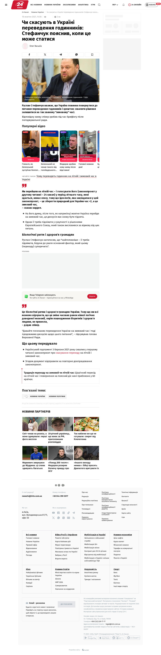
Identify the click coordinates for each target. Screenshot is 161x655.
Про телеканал (87, 505)
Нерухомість (90, 569)
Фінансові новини (121, 545)
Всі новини (36, 5)
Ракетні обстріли (62, 538)
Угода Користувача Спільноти (109, 514)
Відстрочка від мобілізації (95, 555)
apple (104, 638)
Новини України (52, 5)
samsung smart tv (133, 638)
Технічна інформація (130, 492)
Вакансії (125, 501)
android (90, 638)
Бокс (115, 572)
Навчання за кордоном (64, 589)
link (53, 513)
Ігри (93, 5)
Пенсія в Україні (120, 558)
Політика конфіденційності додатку (108, 507)
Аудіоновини (31, 552)
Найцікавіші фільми (34, 572)
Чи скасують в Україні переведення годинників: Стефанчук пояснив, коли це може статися (72, 12)
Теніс (116, 579)
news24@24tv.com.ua (32, 496)
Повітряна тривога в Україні (67, 548)
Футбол (117, 576)
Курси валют (119, 541)
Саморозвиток (61, 586)
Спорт (116, 569)
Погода (29, 555)
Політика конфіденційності (108, 493)
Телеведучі (86, 509)
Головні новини (32, 538)
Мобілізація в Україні (95, 535)
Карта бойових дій (63, 541)
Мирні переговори (63, 545)
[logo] (20, 4)
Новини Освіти (62, 569)
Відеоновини (31, 548)
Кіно (28, 569)
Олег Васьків (36, 46)
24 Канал (25, 12)
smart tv (118, 638)
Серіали (29, 586)
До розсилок (66, 604)
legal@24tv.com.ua (113, 624)
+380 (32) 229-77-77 (98, 621)
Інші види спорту (121, 586)
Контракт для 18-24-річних (95, 551)
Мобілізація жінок (91, 548)
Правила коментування (107, 519)
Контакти (125, 496)
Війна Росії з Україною (66, 535)
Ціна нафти (118, 538)
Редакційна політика (90, 501)
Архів (124, 509)
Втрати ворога (61, 559)
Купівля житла (90, 576)
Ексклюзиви (69, 5)
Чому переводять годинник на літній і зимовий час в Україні (59, 178)
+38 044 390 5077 (60, 496)
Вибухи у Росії (61, 555)
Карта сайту (126, 513)
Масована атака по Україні (66, 552)
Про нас (85, 492)
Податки (117, 555)
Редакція (85, 496)
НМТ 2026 (59, 582)
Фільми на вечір (32, 579)
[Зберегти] (92, 55)
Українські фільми (33, 576)
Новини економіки (123, 535)
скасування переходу (68, 352)
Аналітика (83, 5)
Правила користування (87, 518)
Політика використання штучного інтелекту (109, 499)
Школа (58, 579)
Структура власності (129, 505)
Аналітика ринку (91, 572)
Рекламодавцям (88, 513)
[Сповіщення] (123, 5)
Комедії (29, 583)
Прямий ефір (31, 545)
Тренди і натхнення (92, 579)
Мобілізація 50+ (90, 544)
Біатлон (117, 583)
